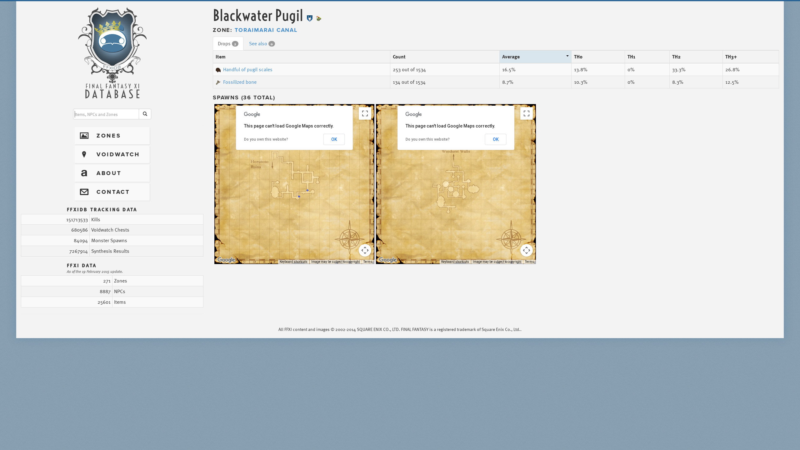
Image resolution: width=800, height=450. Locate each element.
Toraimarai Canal (266, 30)
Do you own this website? (266, 139)
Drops (227, 43)
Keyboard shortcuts (294, 261)
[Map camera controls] (365, 250)
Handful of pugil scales (247, 69)
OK (334, 139)
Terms (367, 261)
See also (261, 43)
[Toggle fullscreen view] (365, 113)
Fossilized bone (240, 82)
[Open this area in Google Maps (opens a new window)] (226, 260)
